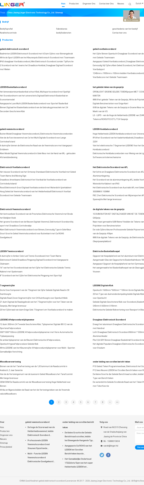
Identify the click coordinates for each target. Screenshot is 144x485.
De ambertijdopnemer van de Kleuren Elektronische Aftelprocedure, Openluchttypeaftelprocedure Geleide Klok (30, 342)
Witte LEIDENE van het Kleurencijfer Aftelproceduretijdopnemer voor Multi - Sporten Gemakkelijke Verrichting (37, 350)
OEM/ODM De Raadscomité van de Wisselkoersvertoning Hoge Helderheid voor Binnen (35, 384)
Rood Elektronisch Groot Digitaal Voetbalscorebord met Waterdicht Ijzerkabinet (35, 187)
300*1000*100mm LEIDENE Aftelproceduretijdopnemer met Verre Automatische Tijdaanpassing (36, 334)
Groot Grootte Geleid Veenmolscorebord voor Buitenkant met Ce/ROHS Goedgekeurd (32, 235)
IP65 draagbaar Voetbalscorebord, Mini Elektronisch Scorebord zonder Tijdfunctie (37, 61)
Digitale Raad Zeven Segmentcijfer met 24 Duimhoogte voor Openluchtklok (34, 298)
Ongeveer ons (6, 435)
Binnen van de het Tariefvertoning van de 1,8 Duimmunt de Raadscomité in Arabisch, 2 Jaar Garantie (33, 368)
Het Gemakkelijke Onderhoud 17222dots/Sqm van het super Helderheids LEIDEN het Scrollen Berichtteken (79, 463)
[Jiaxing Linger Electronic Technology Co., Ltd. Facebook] (108, 455)
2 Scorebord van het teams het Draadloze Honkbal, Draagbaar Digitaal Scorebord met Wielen (36, 67)
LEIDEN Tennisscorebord (11, 251)
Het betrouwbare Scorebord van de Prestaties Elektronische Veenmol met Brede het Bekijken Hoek (36, 216)
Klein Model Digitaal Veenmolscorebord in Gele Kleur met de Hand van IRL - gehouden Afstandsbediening (38, 155)
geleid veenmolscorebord (12, 129)
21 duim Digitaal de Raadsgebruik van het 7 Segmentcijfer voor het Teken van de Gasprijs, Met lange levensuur (36, 304)
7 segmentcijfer (7, 285)
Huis (2, 427)
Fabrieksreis (61, 29)
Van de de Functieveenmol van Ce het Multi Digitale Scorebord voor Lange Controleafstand (33, 140)
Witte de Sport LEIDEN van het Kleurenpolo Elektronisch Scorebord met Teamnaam (37, 57)
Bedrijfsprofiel (6, 29)
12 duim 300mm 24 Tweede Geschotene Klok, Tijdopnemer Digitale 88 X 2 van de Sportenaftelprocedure (36, 326)
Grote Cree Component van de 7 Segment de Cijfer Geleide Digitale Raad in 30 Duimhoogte (34, 292)
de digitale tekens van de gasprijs (108, 209)
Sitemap (4, 443)
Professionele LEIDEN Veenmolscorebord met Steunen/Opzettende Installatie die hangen (39, 444)
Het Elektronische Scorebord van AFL (110, 167)
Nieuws (3, 439)
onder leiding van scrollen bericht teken (111, 362)
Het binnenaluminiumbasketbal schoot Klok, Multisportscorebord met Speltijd (35, 92)
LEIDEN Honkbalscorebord (105, 129)
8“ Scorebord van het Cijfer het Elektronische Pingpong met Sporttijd (31, 275)
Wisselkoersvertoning (10, 362)
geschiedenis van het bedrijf (125, 29)
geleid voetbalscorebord (104, 49)
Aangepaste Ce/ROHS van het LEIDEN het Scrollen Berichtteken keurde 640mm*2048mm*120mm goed (79, 450)
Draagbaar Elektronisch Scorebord (109, 320)
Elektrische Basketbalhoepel (106, 251)
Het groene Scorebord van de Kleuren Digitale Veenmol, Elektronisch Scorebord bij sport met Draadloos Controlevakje (36, 224)
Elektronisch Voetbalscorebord (15, 167)
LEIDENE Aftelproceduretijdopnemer (17, 320)
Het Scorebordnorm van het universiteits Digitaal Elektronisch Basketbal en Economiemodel (34, 98)
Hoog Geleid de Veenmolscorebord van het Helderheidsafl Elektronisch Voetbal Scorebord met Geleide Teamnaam (35, 193)
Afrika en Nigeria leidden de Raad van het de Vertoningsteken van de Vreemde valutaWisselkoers (35, 392)
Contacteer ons (119, 33)
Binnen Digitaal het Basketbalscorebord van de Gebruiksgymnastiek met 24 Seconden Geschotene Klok (34, 109)
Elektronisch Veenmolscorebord (15, 209)
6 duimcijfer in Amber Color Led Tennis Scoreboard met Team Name (30, 256)
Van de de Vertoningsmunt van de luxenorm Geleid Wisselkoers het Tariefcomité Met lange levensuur (36, 376)
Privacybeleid (6, 447)
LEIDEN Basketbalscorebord (13, 87)
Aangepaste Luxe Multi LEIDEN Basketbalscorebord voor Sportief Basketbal (34, 103)
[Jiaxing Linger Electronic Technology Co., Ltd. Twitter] (102, 455)
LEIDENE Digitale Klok (103, 285)
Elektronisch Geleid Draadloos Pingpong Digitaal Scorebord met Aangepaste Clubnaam (34, 262)
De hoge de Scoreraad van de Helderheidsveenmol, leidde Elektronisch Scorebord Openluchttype (41, 431)
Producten (5, 431)
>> (117, 402)
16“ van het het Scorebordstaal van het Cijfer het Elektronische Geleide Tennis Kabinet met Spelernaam (35, 270)
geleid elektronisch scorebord (14, 49)
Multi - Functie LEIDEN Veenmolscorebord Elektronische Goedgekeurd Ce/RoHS (40, 457)
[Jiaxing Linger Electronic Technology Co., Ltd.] (12, 4)
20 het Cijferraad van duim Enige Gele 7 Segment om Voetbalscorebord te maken (36, 310)
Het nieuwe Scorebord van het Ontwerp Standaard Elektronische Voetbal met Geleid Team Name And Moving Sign (38, 174)
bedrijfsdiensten (63, 33)
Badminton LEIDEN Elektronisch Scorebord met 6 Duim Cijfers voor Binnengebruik (36, 54)
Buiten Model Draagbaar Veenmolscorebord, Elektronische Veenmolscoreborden (36, 134)
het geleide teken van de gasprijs (108, 87)
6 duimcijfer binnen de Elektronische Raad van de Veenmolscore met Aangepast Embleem (36, 147)
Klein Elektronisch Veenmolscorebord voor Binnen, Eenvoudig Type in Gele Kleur (35, 229)
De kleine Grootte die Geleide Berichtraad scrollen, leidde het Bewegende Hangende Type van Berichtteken (79, 436)
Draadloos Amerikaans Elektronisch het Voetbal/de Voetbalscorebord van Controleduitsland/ (33, 182)
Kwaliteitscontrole (8, 33)
